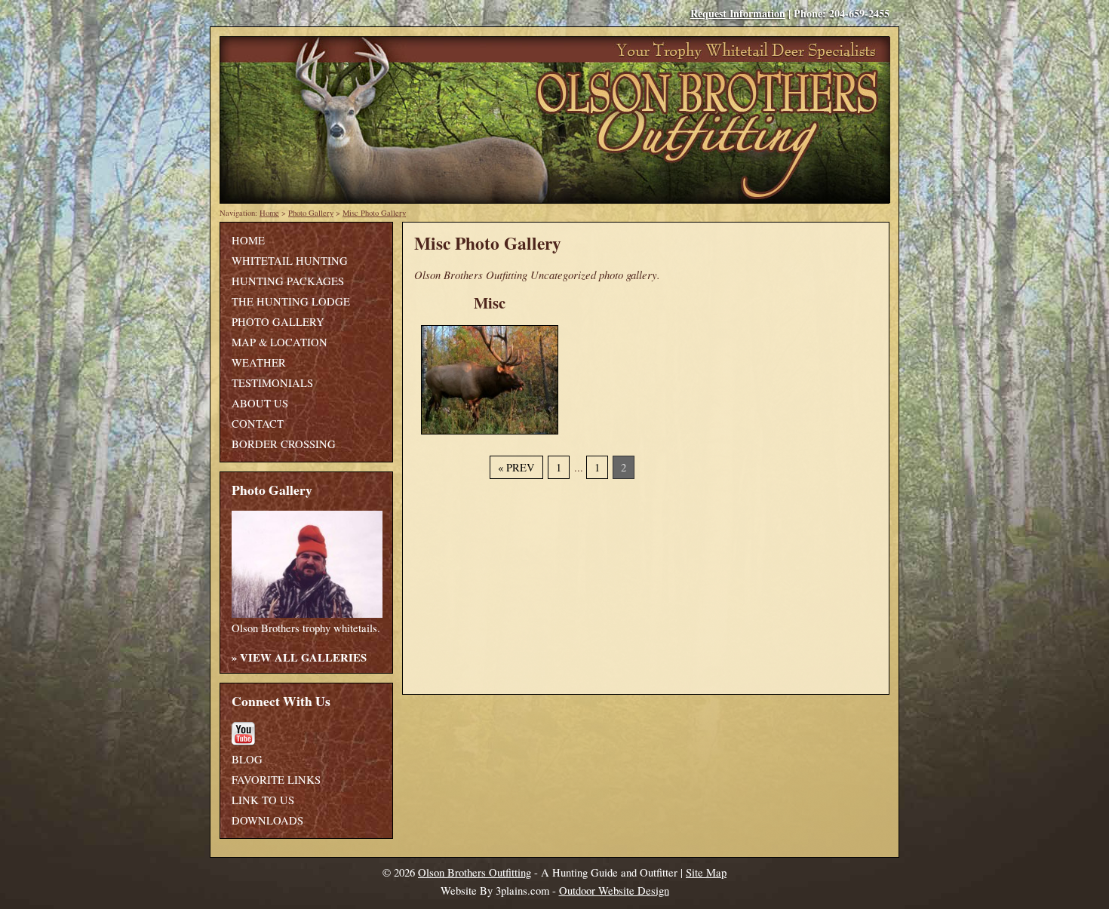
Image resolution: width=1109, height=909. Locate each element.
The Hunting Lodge (291, 301)
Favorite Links (276, 779)
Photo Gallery (310, 212)
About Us (260, 403)
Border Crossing (284, 444)
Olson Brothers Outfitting (474, 872)
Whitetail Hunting (290, 260)
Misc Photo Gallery (374, 212)
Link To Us (263, 800)
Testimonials (272, 383)
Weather (259, 362)
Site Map (706, 872)
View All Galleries (303, 657)
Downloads (267, 820)
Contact (258, 423)
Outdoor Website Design (614, 890)
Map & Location (279, 342)
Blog (247, 759)
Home (269, 212)
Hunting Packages (288, 281)
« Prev (516, 467)
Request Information (737, 13)
